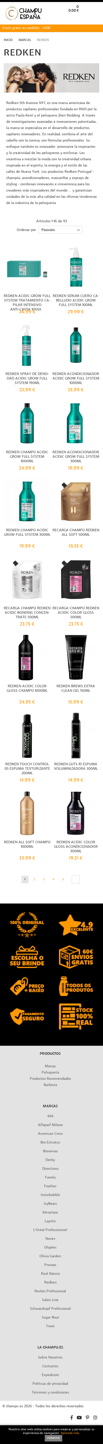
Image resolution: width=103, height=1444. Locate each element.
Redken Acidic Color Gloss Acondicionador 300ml (76, 847)
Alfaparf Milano (50, 1125)
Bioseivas (50, 1151)
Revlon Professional (50, 1291)
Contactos (50, 1366)
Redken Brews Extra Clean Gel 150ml (75, 688)
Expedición (50, 1375)
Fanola (50, 1177)
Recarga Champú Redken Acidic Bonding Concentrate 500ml (27, 613)
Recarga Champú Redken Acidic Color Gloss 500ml (75, 613)
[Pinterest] (87, 1418)
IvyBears (50, 1204)
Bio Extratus (50, 1142)
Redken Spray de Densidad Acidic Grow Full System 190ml (27, 379)
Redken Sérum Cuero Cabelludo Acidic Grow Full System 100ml (76, 301)
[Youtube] (79, 1418)
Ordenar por (26, 230)
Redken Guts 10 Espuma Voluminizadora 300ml (76, 766)
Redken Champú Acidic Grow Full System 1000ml (27, 457)
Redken (50, 1282)
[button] (95, 18)
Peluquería (50, 1072)
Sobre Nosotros (50, 1357)
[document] (51, 1435)
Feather (50, 1186)
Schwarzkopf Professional (50, 1308)
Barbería (50, 1085)
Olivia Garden (50, 1256)
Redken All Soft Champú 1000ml (27, 844)
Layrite (50, 1221)
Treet (50, 1326)
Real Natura (50, 1274)
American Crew (50, 1134)
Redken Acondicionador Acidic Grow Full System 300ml (75, 457)
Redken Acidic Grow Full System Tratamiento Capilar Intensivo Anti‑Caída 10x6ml (27, 303)
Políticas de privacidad (50, 1384)
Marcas (25, 40)
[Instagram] (95, 1418)
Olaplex (50, 1247)
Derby (50, 1160)
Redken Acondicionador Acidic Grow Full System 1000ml (75, 379)
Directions (50, 1168)
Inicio (8, 40)
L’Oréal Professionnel (50, 1230)
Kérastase (50, 1212)
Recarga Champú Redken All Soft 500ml (75, 532)
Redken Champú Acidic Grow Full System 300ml (27, 532)
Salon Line (50, 1300)
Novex (50, 1238)
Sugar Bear (50, 1317)
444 (50, 1116)
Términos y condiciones (50, 1392)
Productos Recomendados (50, 1078)
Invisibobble (50, 1195)
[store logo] (24, 13)
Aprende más (70, 1433)
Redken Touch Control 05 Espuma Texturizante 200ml (27, 769)
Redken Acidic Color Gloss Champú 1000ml (27, 688)
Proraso (50, 1265)
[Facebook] (72, 1418)
